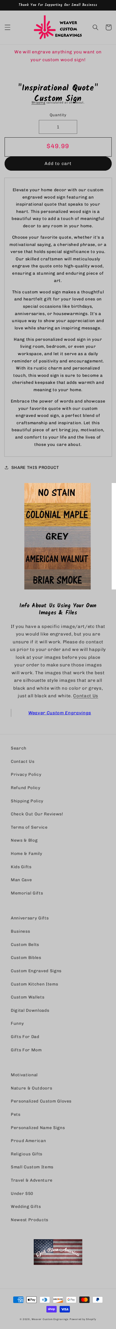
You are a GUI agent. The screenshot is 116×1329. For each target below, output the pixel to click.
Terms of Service (29, 827)
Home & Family (26, 853)
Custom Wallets (27, 997)
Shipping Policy (27, 801)
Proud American (28, 1140)
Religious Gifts (26, 1154)
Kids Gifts (21, 866)
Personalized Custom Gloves (41, 1101)
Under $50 (22, 1193)
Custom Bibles (26, 957)
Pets (16, 1114)
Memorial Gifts (27, 893)
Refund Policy (25, 787)
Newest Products (29, 1219)
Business (20, 931)
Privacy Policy (26, 774)
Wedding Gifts (26, 1206)
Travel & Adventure (32, 1180)
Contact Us (85, 695)
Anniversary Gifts (30, 918)
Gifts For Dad (25, 1036)
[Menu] (7, 27)
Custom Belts (25, 944)
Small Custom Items (32, 1167)
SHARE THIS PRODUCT (35, 467)
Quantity (58, 115)
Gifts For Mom (26, 1050)
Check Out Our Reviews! (37, 814)
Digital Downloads (30, 1010)
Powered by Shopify (83, 1319)
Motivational (24, 1074)
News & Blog (24, 840)
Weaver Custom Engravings (59, 712)
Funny (17, 1023)
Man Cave (21, 879)
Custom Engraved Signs (36, 970)
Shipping (38, 102)
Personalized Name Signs (38, 1127)
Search (18, 748)
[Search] (95, 27)
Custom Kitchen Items (34, 984)
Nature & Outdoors (31, 1088)
